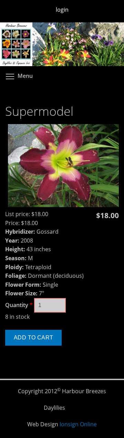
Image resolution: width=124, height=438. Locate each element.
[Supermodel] (63, 205)
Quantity (19, 305)
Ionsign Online (78, 424)
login (62, 9)
